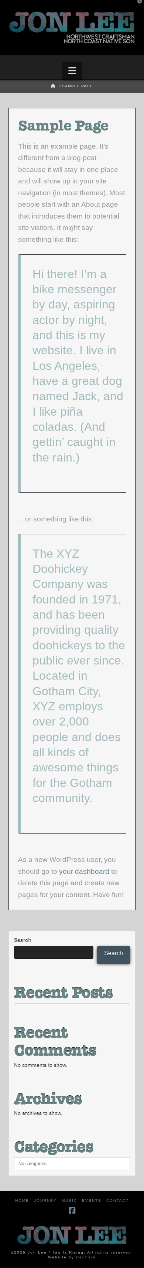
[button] (72, 71)
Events (92, 1200)
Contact (117, 1200)
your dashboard (84, 871)
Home (22, 1200)
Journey (45, 1200)
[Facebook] (72, 1210)
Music (69, 1200)
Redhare (86, 1257)
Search (22, 940)
